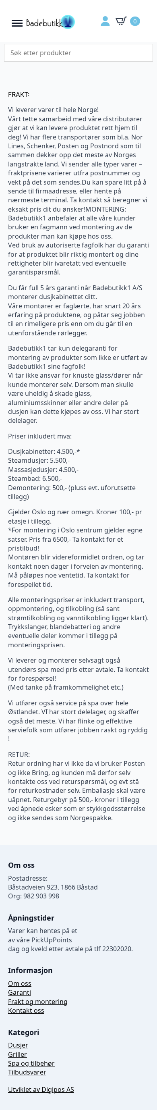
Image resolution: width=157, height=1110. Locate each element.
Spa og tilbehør (31, 1063)
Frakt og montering (38, 1001)
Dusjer (18, 1045)
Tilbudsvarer (27, 1072)
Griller (17, 1054)
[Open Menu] (17, 21)
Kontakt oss (26, 1010)
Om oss (19, 983)
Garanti (19, 992)
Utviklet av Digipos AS (41, 1089)
